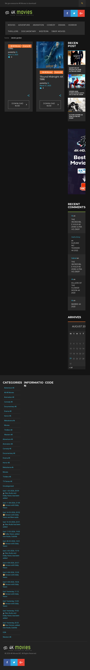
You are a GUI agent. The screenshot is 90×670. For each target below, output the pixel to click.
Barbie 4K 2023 (76, 305)
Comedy (51, 25)
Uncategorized (8, 486)
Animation (38, 25)
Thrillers (13, 31)
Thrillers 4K (7, 430)
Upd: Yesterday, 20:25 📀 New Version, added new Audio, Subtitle (11, 625)
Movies (11, 25)
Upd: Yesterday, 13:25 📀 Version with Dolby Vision (11, 603)
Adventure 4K (8, 388)
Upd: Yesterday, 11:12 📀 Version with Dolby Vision (11, 594)
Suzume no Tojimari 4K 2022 (75, 247)
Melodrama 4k (9, 421)
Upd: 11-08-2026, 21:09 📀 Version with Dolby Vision (11, 505)
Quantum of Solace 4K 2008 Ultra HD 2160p (75, 69)
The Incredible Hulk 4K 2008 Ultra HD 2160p (76, 224)
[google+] (81, 13)
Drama (61, 25)
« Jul (70, 367)
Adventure (24, 25)
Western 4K (8, 435)
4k (16, 52)
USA (4, 632)
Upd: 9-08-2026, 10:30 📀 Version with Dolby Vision (11, 574)
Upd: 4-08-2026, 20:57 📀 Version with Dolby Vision (11, 565)
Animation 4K (8, 397)
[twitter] (74, 13)
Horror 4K (7, 416)
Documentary (28, 31)
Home (7, 38)
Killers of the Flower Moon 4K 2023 (76, 288)
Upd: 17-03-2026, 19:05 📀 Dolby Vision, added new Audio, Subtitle (11, 534)
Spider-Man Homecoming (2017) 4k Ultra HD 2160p (76, 93)
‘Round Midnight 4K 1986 (51, 78)
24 (70, 358)
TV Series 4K (7, 481)
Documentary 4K (10, 406)
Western (43, 31)
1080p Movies (58, 31)
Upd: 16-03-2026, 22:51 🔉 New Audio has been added (11, 524)
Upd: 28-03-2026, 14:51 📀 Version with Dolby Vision (11, 543)
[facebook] (67, 13)
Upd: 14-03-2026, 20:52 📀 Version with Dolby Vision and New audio (11, 514)
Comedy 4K (8, 402)
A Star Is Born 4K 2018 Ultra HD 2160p (76, 116)
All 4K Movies (14, 46)
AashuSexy (75, 237)
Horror (72, 25)
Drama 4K (26, 46)
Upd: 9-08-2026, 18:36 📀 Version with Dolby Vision (11, 584)
